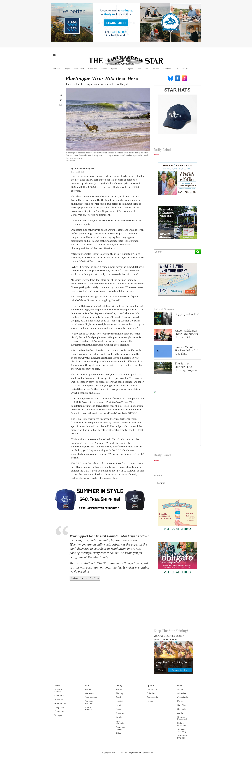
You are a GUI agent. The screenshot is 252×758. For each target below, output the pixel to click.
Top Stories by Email (182, 736)
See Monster (91, 697)
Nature (119, 709)
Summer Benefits (89, 702)
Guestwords (152, 697)
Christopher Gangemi (84, 168)
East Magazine (120, 722)
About (180, 689)
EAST (177, 69)
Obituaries (56, 69)
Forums (161, 482)
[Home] (126, 60)
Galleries (89, 693)
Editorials (151, 693)
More (179, 685)
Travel (119, 689)
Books (88, 689)
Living (119, 685)
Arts (146, 69)
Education (155, 69)
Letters (139, 69)
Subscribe (182, 709)
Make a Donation (181, 724)
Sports (130, 69)
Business (104, 69)
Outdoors (120, 713)
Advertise (181, 693)
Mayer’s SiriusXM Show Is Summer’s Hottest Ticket (186, 334)
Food (122, 69)
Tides (118, 733)
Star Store (182, 705)
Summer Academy (181, 730)
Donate (185, 69)
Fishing (119, 693)
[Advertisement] (177, 604)
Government (92, 69)
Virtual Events (88, 708)
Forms (180, 701)
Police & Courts (79, 69)
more (156, 154)
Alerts (180, 713)
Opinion (114, 69)
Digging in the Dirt (187, 314)
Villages (67, 69)
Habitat (119, 701)
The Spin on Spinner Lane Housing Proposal (186, 367)
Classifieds (167, 69)
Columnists (152, 689)
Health (119, 705)
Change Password (182, 718)
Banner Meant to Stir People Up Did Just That (186, 350)
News (57, 685)
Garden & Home (120, 728)
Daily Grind (59, 707)
